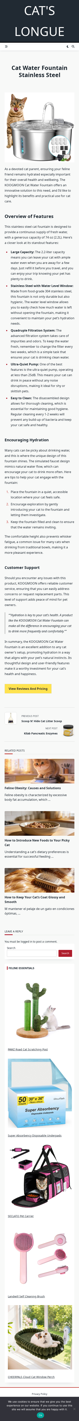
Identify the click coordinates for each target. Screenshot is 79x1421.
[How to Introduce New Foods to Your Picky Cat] (39, 823)
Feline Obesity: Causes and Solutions (33, 788)
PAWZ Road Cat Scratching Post (28, 1049)
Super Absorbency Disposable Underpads (35, 1135)
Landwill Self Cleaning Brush (26, 1296)
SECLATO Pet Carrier (21, 1216)
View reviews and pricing (28, 689)
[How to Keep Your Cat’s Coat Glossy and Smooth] (39, 880)
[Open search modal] (73, 46)
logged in (26, 941)
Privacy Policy (39, 1394)
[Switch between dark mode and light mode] (67, 46)
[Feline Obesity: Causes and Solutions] (39, 771)
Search (11, 948)
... (49, 799)
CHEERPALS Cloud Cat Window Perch (31, 1377)
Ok (40, 1415)
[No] (74, 1409)
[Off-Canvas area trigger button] (6, 46)
